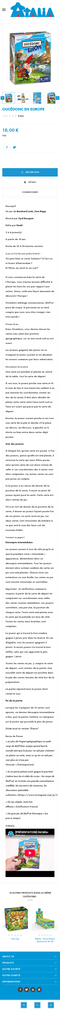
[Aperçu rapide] (12, 919)
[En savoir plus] (18, 919)
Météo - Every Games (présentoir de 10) (15, 940)
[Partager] (7, 147)
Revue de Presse (14, 736)
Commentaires (30, 192)
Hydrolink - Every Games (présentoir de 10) (45, 940)
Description (32, 172)
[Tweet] (14, 147)
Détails (32, 182)
